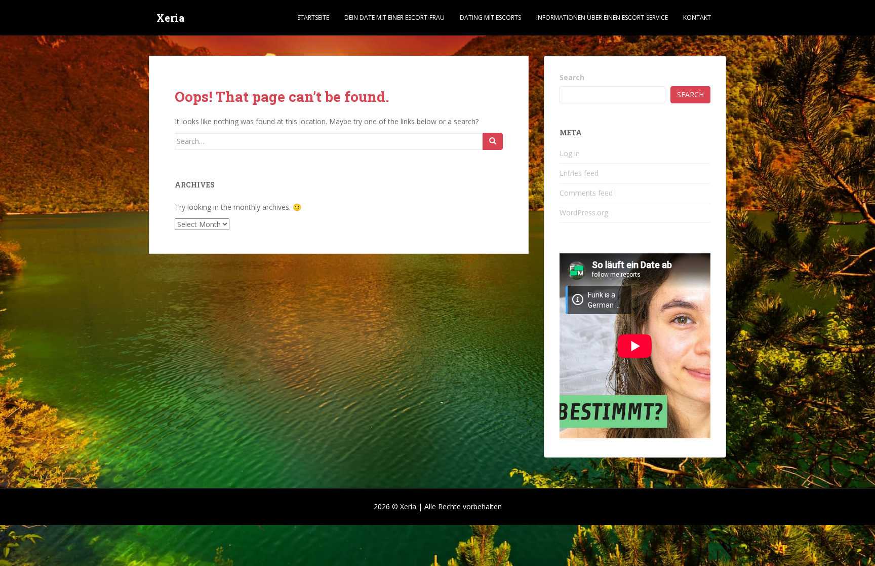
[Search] (493, 141)
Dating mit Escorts (490, 17)
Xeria (170, 17)
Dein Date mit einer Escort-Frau (394, 17)
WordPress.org (584, 212)
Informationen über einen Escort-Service (602, 17)
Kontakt (697, 17)
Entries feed (579, 173)
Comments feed (586, 193)
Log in (570, 153)
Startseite (313, 17)
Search (572, 77)
